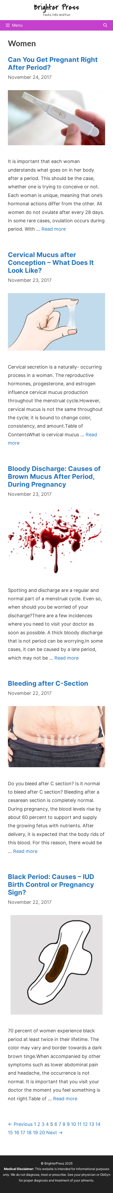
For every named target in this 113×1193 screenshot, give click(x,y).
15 (10, 1132)
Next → (54, 1132)
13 (91, 1124)
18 (29, 1132)
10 (73, 1124)
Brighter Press (56, 7)
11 (79, 1124)
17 (22, 1132)
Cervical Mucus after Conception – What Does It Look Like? (51, 262)
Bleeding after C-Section (48, 683)
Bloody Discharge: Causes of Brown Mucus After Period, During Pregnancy (54, 476)
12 (85, 1124)
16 (16, 1132)
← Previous (20, 1124)
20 (42, 1132)
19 (35, 1132)
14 (98, 1124)
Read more (54, 229)
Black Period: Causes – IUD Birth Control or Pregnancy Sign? (51, 884)
